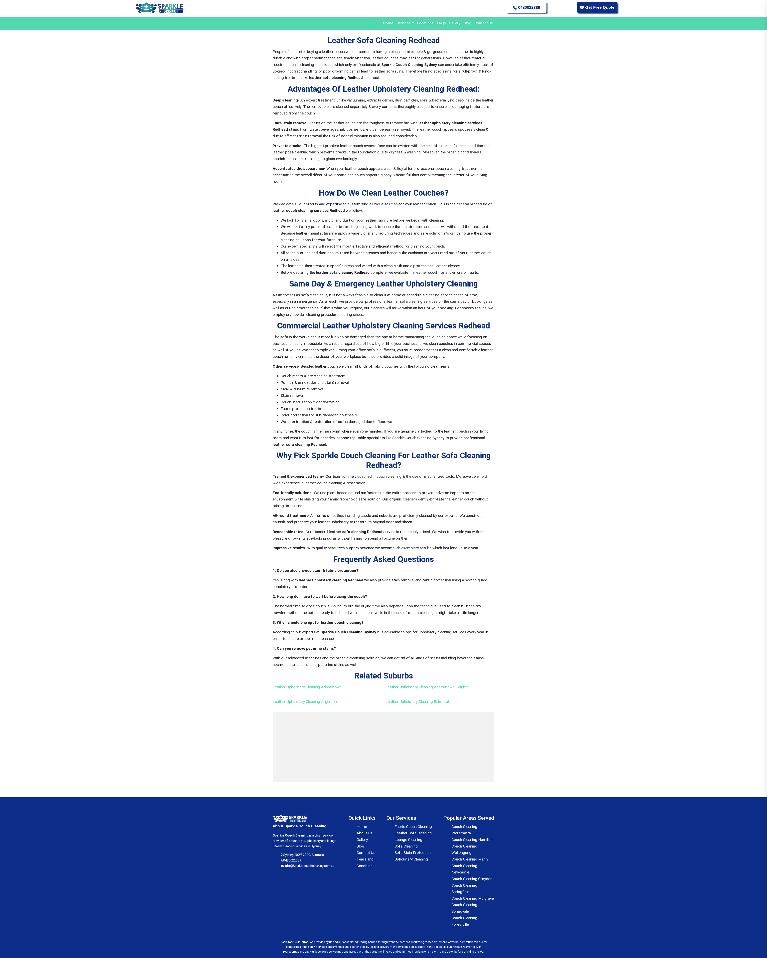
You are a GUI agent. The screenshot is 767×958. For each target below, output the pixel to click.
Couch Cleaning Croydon (471, 878)
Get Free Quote (599, 7)
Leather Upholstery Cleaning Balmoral (417, 701)
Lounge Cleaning (408, 839)
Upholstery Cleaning (411, 859)
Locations (425, 23)
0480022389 (528, 7)
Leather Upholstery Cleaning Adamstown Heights (427, 687)
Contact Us (366, 852)
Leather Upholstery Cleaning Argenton (305, 701)
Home (388, 23)
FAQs (441, 23)
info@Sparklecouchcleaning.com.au (309, 866)
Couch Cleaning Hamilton (472, 839)
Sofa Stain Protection (412, 852)
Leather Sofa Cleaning (413, 833)
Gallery (454, 23)
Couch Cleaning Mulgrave (472, 898)
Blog (467, 23)
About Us (364, 833)
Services (403, 23)
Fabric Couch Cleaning (413, 826)
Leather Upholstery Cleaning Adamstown (307, 687)
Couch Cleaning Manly (469, 859)
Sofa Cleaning (406, 846)
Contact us (483, 23)
